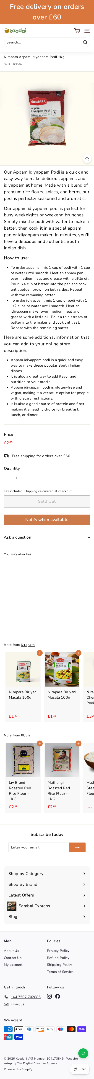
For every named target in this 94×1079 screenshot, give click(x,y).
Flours (26, 735)
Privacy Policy (58, 950)
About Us (11, 950)
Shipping (30, 491)
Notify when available (46, 519)
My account (13, 964)
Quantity (12, 468)
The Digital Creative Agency (37, 1063)
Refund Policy (58, 958)
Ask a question (17, 537)
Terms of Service (60, 971)
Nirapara (28, 645)
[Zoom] (87, 158)
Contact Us (12, 958)
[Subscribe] (77, 847)
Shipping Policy (59, 964)
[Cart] (77, 31)
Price (8, 434)
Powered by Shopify (18, 1069)
